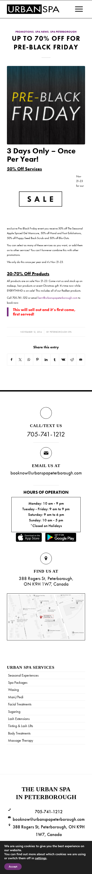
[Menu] (77, 9)
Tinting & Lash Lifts (20, 726)
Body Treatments (19, 733)
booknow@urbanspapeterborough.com (46, 473)
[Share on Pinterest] (37, 359)
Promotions (24, 32)
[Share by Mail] (80, 359)
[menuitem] (77, 9)
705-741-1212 (46, 434)
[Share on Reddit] (72, 359)
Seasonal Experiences (23, 675)
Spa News (42, 32)
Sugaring (14, 711)
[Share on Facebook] (11, 359)
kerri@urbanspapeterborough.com (57, 298)
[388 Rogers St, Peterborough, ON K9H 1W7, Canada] (9, 825)
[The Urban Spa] (38, 9)
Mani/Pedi (15, 697)
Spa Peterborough (63, 32)
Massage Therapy (20, 740)
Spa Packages (17, 682)
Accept (13, 866)
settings (40, 858)
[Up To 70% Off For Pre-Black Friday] (46, 105)
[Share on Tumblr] (54, 359)
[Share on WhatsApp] (29, 359)
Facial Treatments (19, 704)
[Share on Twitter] (20, 359)
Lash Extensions (19, 718)
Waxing (13, 689)
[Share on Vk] (63, 359)
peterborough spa (61, 331)
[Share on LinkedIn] (46, 359)
